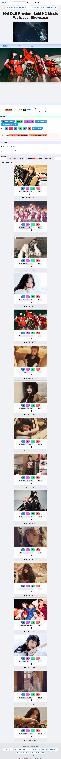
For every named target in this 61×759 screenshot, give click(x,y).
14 (33, 188)
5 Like (20, 121)
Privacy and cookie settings (37, 752)
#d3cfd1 (37, 158)
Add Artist (8, 109)
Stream (22, 150)
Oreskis (28, 109)
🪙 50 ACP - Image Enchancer (37, 135)
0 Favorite (29, 121)
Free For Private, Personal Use (43, 109)
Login (52, 2)
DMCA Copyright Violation (23, 752)
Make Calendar (41, 121)
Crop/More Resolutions (10, 124)
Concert (40, 150)
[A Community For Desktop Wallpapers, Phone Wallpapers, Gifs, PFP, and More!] (6, 7)
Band (11, 150)
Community (47, 2)
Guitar (7, 150)
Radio (32, 150)
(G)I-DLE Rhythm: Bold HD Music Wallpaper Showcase (42, 7)
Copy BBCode (37, 128)
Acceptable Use (37, 749)
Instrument (28, 150)
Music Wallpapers (23, 7)
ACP (5, 135)
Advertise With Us (53, 749)
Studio (50, 150)
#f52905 (33, 158)
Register (57, 2)
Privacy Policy (17, 749)
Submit (40, 2)
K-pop (37, 197)
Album (36, 150)
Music (33, 197)
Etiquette (44, 749)
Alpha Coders (4, 2)
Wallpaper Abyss (13, 7)
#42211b (40, 158)
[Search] (27, 2)
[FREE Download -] (23, 730)
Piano (18, 150)
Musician (45, 150)
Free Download (8, 121)
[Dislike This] (38, 730)
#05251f (30, 158)
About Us (6, 749)
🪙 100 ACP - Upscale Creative (19, 135)
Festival (54, 150)
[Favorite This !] (28, 730)
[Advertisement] (30, 92)
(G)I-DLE (12, 146)
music (7, 146)
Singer (15, 150)
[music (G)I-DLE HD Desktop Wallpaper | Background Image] (30, 727)
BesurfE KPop (35, 194)
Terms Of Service (27, 749)
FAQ (11, 749)
